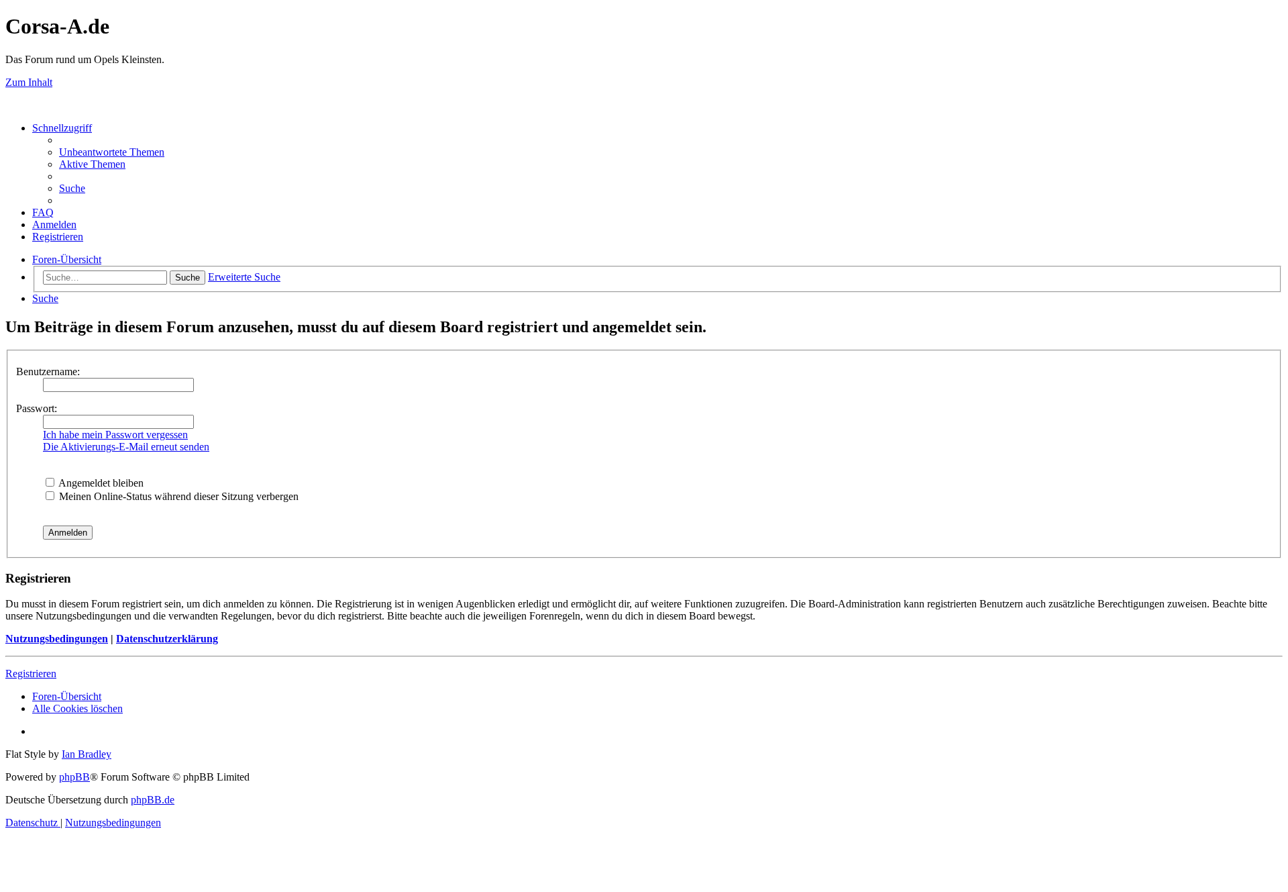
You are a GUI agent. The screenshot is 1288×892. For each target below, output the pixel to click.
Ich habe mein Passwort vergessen (115, 434)
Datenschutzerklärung (167, 638)
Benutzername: (48, 371)
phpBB (74, 777)
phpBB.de (152, 799)
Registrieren (30, 673)
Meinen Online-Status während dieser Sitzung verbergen (177, 496)
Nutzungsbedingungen (56, 638)
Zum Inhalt (28, 82)
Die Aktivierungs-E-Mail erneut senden (126, 446)
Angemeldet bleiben (100, 483)
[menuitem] (111, 152)
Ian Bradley (86, 754)
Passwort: (36, 408)
